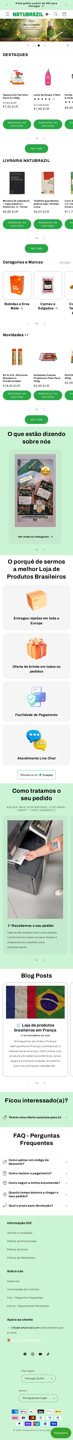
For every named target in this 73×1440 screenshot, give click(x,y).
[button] (7, 14)
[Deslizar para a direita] (44, 138)
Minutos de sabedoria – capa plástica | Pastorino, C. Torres (16, 204)
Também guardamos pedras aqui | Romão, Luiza (47, 204)
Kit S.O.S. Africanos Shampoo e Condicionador (15, 378)
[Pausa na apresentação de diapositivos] (69, 45)
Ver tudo (36, 148)
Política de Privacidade (21, 1241)
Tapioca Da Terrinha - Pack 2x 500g (16, 96)
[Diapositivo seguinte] (45, 45)
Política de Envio (17, 1249)
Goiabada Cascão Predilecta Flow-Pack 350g (47, 378)
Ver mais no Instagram (33, 536)
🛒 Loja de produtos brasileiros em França (35, 1027)
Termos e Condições (19, 1233)
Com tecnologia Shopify (47, 1430)
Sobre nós (13, 1281)
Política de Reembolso (21, 1258)
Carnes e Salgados (46, 306)
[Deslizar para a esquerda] (28, 138)
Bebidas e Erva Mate (17, 306)
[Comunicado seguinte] (66, 5)
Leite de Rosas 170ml (47, 95)
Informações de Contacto (23, 1289)
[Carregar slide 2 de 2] (38, 45)
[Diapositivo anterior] (28, 45)
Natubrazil (28, 1430)
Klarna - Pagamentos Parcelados (28, 1306)
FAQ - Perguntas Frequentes (25, 1297)
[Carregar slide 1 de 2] (34, 45)
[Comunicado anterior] (7, 5)
